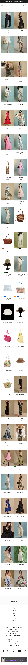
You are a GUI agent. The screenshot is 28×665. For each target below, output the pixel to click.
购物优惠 (14, 610)
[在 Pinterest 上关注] (14, 650)
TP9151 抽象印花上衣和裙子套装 (7, 443)
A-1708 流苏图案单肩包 (20, 298)
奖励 (14, 613)
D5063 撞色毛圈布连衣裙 (7, 418)
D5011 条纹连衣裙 (20, 492)
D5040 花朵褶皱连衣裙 (20, 418)
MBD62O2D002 (7, 79)
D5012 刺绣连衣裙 (7, 492)
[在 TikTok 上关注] (24, 650)
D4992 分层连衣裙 (20, 516)
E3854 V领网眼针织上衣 (20, 128)
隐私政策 (14, 620)
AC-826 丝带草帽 (20, 322)
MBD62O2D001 (7, 201)
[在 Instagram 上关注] (8, 650)
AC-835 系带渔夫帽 (7, 274)
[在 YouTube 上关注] (19, 650)
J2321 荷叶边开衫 (8, 540)
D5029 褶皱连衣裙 (20, 468)
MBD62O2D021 (7, 128)
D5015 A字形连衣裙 (7, 516)
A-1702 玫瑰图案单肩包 (7, 370)
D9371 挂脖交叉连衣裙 (20, 177)
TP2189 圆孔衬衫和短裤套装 (7, 104)
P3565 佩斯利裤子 (20, 104)
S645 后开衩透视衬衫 (20, 443)
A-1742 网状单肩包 (7, 177)
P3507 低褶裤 (7, 30)
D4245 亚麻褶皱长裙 (20, 564)
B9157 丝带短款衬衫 (7, 588)
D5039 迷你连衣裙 (7, 468)
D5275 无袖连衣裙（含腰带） (20, 201)
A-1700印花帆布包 (20, 346)
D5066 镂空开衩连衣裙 (20, 394)
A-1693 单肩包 (7, 394)
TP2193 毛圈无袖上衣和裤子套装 (20, 80)
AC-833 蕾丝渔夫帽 (7, 298)
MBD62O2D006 (20, 588)
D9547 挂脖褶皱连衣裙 (20, 30)
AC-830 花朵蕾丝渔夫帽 (7, 322)
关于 (14, 608)
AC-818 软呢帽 (20, 370)
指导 (14, 615)
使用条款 (14, 618)
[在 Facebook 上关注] (3, 650)
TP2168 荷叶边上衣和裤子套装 (20, 153)
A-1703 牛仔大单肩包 (7, 346)
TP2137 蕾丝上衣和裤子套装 (20, 274)
